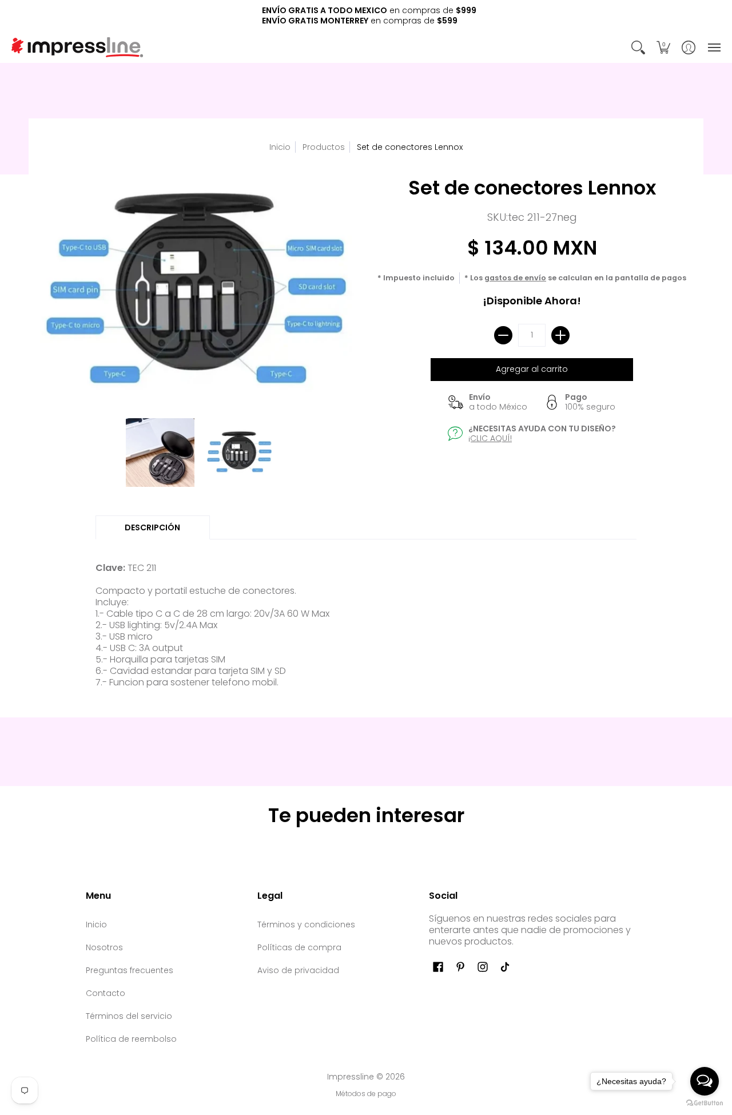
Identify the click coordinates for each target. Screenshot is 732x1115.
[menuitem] (638, 47)
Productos (324, 147)
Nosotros (104, 947)
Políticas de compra (299, 947)
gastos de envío (515, 278)
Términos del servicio (129, 1016)
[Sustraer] (503, 335)
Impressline (350, 1076)
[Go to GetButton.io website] (704, 1103)
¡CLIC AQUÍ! (490, 438)
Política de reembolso (131, 1039)
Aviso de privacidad (298, 970)
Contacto (105, 993)
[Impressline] (77, 47)
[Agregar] (560, 335)
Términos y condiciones (306, 924)
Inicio (280, 147)
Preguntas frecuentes (129, 970)
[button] (638, 47)
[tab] (153, 527)
